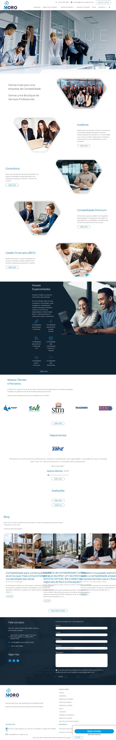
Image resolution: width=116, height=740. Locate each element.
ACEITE (77, 737)
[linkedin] (17, 660)
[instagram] (13, 660)
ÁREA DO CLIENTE (65, 718)
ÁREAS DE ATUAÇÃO (66, 699)
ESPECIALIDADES (65, 702)
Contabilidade (18, 581)
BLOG (61, 709)
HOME (61, 693)
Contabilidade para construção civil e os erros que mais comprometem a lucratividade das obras (28, 575)
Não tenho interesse (94, 734)
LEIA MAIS (10, 596)
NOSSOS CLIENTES (65, 705)
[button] (109, 7)
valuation (104, 581)
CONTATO (62, 712)
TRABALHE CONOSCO (66, 715)
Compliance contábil (57, 584)
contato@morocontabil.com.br (18, 734)
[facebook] (9, 660)
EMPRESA (62, 696)
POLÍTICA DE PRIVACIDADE (68, 721)
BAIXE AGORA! (94, 731)
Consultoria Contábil (69, 584)
